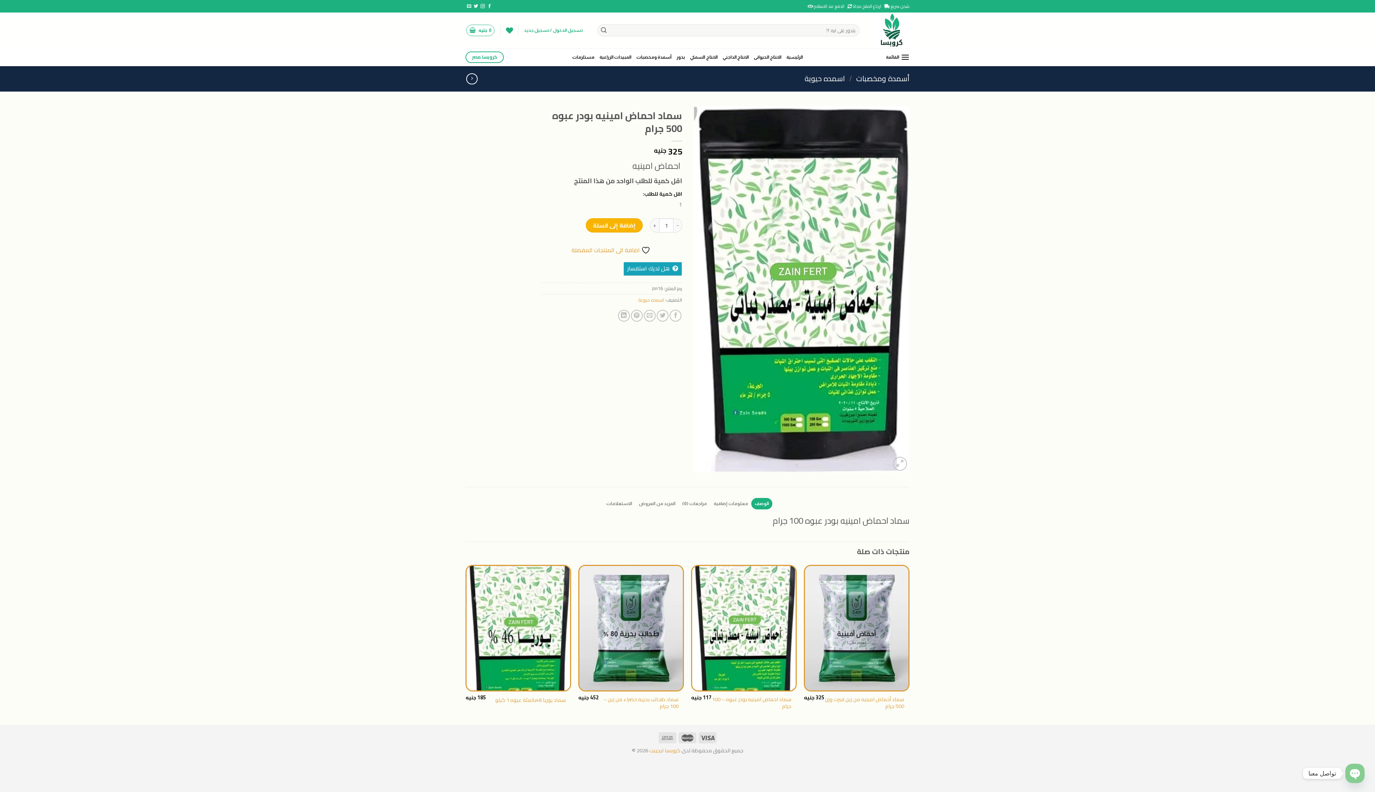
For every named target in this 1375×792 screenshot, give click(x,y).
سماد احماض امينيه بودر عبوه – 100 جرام (751, 702)
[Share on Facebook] (675, 316)
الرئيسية (794, 57)
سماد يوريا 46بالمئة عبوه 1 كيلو (530, 700)
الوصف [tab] (762, 503)
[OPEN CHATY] (1355, 773)
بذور (680, 57)
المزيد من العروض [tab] (657, 503)
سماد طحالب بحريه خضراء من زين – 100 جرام (641, 702)
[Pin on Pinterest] (637, 316)
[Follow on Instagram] (483, 6)
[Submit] (604, 30)
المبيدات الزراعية (615, 57)
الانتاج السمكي (703, 57)
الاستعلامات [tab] (619, 503)
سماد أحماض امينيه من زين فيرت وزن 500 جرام (864, 702)
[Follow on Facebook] (489, 6)
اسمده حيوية (825, 78)
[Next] (465, 644)
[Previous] (909, 644)
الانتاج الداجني (736, 57)
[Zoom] (900, 464)
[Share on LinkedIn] (624, 316)
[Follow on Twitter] (476, 6)
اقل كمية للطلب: (662, 194)
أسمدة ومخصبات (653, 57)
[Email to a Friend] (650, 316)
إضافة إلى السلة (614, 225)
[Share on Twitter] (663, 316)
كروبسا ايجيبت (664, 750)
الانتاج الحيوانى (767, 57)
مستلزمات (583, 57)
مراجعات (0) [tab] (694, 503)
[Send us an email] (469, 6)
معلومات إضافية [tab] (731, 503)
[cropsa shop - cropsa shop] (890, 30)
